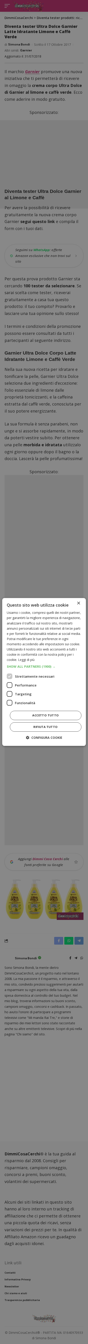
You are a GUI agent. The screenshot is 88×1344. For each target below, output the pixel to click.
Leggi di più (26, 660)
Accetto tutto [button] (45, 715)
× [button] (78, 603)
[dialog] (44, 672)
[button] (44, 667)
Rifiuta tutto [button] (45, 727)
